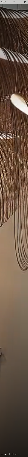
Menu (13, 1)
